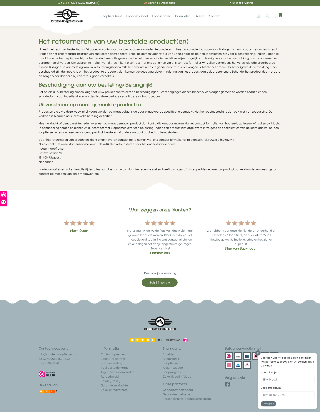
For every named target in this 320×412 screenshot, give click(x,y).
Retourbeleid (110, 376)
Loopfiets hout (111, 16)
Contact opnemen (113, 354)
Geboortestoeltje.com (178, 390)
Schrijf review (159, 282)
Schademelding (111, 363)
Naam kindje (268, 372)
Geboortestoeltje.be (176, 394)
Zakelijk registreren (114, 390)
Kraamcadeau (173, 367)
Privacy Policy (110, 381)
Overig (199, 16)
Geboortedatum (271, 387)
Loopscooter (161, 16)
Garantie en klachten (115, 385)
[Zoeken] (267, 16)
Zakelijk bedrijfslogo (177, 376)
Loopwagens (172, 372)
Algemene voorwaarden (117, 372)
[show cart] (276, 16)
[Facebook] (227, 385)
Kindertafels (171, 359)
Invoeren (268, 404)
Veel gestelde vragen (115, 367)
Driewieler (182, 16)
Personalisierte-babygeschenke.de (187, 399)
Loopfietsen (171, 363)
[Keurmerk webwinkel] (47, 374)
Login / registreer (113, 359)
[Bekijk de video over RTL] (48, 391)
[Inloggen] (259, 16)
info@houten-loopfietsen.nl (57, 354)
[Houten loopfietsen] (67, 16)
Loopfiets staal (137, 16)
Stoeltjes (169, 354)
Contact (214, 16)
